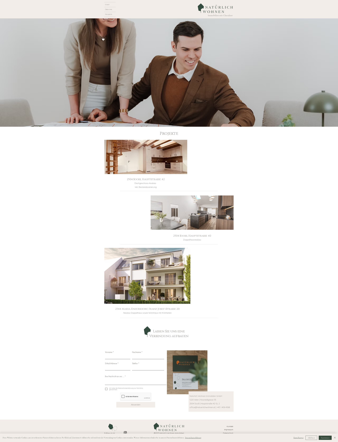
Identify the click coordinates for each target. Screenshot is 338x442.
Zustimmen (325, 438)
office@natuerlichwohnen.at (202, 407)
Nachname (136, 352)
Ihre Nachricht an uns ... (114, 376)
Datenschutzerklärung (193, 438)
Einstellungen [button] (298, 438)
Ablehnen (311, 438)
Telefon (135, 363)
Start (107, 5)
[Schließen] (334, 438)
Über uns (108, 9)
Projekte (108, 14)
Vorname (108, 352)
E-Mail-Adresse (111, 363)
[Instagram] (125, 433)
